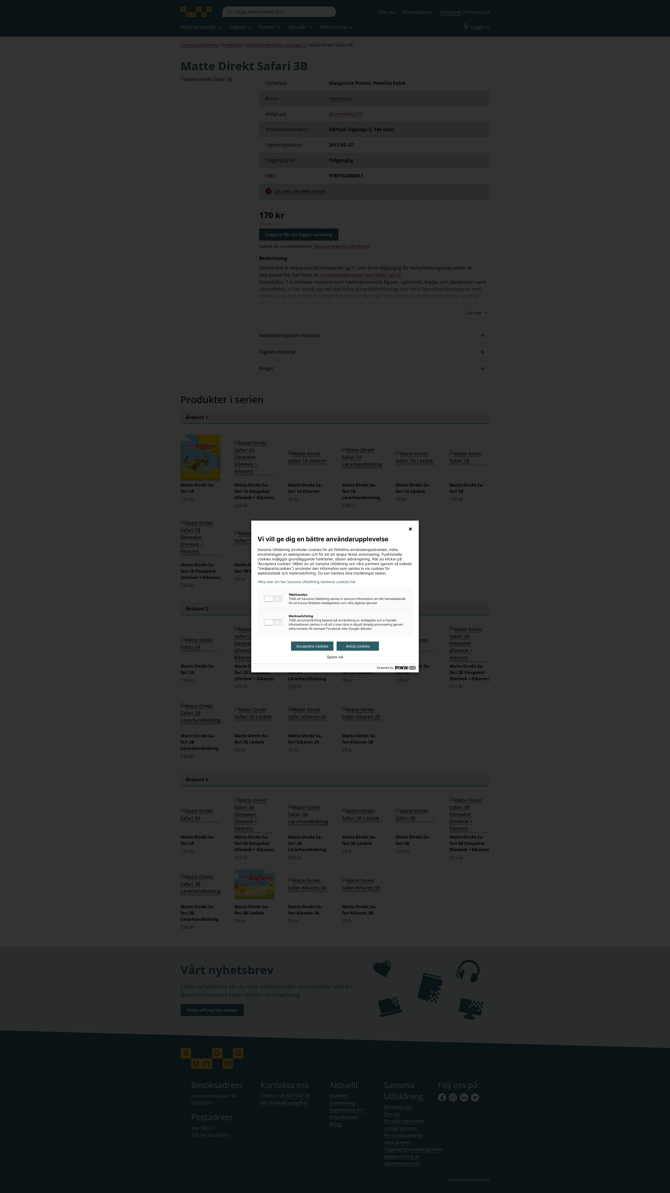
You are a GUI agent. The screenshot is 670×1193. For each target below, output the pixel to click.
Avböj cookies (358, 646)
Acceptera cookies (312, 646)
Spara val (335, 657)
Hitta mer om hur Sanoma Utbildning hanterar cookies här (307, 582)
